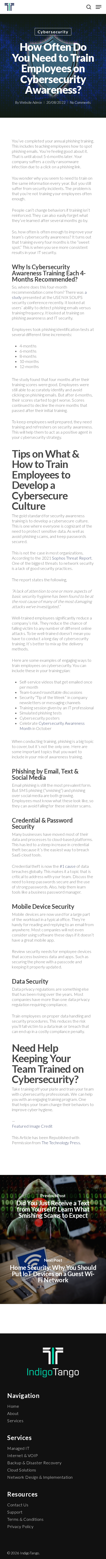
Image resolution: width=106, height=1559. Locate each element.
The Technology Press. (61, 1142)
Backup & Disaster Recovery (34, 1462)
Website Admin (31, 102)
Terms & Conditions (25, 1519)
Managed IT (18, 1448)
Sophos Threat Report (72, 557)
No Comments (80, 102)
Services (15, 1420)
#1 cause (67, 866)
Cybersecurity (53, 31)
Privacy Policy (20, 1526)
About (13, 1413)
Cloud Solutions (21, 1469)
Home (13, 1406)
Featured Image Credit (32, 1126)
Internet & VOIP (22, 1455)
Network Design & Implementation (40, 1477)
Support (15, 1511)
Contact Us (17, 1504)
